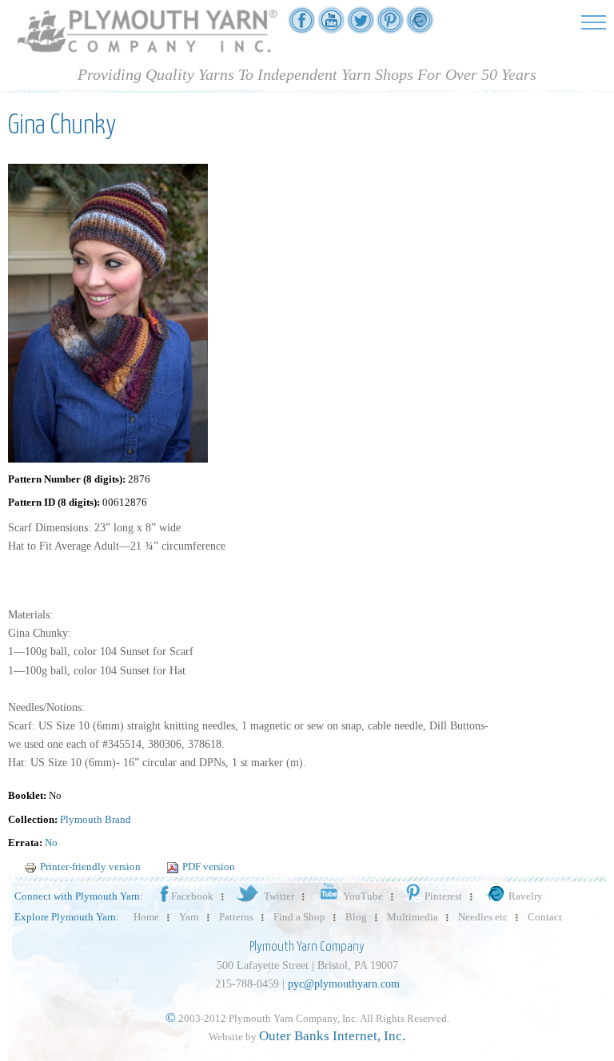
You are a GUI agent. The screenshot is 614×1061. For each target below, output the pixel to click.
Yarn (189, 917)
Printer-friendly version (90, 866)
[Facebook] (301, 25)
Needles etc (483, 917)
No (51, 842)
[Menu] (593, 22)
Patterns (236, 917)
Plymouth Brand (95, 819)
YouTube (363, 896)
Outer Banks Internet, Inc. (332, 1035)
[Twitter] (360, 25)
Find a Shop (299, 917)
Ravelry (525, 896)
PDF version (208, 866)
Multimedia (412, 917)
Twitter (279, 896)
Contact (545, 917)
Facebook (192, 896)
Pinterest (443, 896)
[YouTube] (331, 25)
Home (146, 917)
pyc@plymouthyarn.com (344, 984)
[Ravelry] (419, 25)
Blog (356, 917)
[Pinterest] (390, 25)
